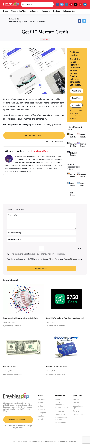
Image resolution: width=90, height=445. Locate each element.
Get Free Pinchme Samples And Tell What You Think (73, 194)
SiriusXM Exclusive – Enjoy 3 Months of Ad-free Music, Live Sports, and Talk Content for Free (73, 154)
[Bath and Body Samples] (78, 182)
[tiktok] (75, 4)
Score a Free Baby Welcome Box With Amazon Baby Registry (83, 145)
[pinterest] (71, 4)
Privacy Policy (54, 259)
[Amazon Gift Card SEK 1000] (68, 173)
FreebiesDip (39, 151)
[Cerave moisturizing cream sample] (68, 182)
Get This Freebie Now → (34, 135)
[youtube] (80, 4)
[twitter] (62, 4)
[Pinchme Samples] (68, 191)
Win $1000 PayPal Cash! (56, 366)
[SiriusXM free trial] (68, 152)
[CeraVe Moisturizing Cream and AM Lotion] (78, 173)
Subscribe (76, 105)
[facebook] (57, 4)
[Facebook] (79, 20)
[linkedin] (85, 4)
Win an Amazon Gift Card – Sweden (73, 175)
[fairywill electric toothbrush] (68, 143)
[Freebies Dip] (11, 3)
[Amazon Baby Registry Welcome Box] (78, 143)
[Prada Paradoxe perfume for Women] (78, 133)
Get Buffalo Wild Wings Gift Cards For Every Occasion (73, 136)
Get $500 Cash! (9, 366)
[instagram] (66, 4)
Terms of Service (70, 259)
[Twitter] (84, 20)
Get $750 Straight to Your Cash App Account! (65, 318)
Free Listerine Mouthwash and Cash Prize (20, 318)
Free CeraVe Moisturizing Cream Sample (73, 185)
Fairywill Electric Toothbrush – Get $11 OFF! (73, 145)
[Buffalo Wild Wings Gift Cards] (68, 133)
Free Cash (45, 39)
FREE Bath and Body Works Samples (83, 185)
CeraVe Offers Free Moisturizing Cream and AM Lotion (83, 175)
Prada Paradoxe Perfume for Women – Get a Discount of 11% (83, 136)
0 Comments (41, 22)
